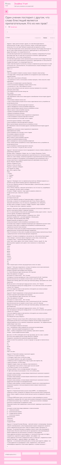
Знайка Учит (21, 3)
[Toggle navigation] (6, 11)
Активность (52, 37)
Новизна (45, 37)
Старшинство (38, 37)
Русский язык (13, 27)
